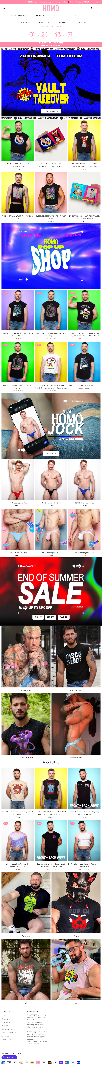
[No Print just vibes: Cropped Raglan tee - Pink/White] (84, 840)
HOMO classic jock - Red (17, 503)
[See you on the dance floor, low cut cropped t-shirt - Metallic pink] (51, 840)
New (56, 16)
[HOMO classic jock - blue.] (17, 529)
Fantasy (26, 936)
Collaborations (43, 22)
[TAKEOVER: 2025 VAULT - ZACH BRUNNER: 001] (17, 140)
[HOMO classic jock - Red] (17, 479)
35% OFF (38, 617)
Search (4, 1016)
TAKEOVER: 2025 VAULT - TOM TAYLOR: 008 (51, 217)
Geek (76, 1003)
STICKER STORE (80, 22)
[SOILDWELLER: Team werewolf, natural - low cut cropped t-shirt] (17, 788)
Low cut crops (76, 690)
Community (6, 1039)
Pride (66, 16)
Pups (76, 936)
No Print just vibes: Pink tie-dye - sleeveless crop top (18, 865)
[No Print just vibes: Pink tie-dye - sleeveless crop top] (17, 840)
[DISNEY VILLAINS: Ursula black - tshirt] (84, 362)
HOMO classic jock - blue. (18, 553)
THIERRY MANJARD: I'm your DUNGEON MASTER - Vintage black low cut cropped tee (51, 813)
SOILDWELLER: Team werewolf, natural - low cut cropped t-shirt (18, 813)
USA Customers (7, 1029)
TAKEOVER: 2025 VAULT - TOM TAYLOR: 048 (17, 217)
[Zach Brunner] (26, 724)
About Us (5, 1036)
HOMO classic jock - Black (51, 503)
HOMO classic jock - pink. (51, 553)
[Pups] (76, 902)
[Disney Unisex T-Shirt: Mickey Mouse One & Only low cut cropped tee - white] (51, 362)
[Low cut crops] (76, 656)
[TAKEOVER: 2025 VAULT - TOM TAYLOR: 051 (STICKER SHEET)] (84, 192)
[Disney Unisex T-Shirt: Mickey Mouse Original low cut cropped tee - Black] (84, 310)
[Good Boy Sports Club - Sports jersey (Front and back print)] (84, 788)
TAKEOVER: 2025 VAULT (18, 16)
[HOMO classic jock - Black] (51, 479)
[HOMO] (51, 8)
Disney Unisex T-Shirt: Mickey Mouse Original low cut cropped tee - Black (84, 334)
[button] (96, 8)
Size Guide (5, 1022)
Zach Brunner (26, 757)
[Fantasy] (26, 902)
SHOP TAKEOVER (51, 111)
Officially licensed (23, 22)
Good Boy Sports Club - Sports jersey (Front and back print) (84, 813)
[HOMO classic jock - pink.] (51, 529)
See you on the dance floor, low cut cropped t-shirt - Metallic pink (51, 865)
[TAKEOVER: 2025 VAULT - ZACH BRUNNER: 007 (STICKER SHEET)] (51, 140)
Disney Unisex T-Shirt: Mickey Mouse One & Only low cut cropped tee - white (51, 387)
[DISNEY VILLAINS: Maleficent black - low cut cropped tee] (51, 310)
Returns (4, 1026)
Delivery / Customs (8, 1032)
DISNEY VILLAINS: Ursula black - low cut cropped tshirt (17, 334)
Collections (61, 22)
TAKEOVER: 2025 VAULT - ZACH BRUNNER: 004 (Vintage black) (84, 165)
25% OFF (50, 617)
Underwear (76, 757)
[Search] (4, 8)
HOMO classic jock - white (84, 553)
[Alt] (26, 969)
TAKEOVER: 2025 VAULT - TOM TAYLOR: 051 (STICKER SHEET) (84, 217)
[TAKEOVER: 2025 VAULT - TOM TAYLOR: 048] (17, 192)
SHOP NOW (51, 453)
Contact (4, 1019)
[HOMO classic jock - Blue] (84, 479)
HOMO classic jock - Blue (84, 503)
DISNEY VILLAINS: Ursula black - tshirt (84, 386)
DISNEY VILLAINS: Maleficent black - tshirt (17, 387)
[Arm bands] (26, 656)
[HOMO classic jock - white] (84, 529)
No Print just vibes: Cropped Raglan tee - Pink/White (84, 865)
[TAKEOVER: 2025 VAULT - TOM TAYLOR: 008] (51, 192)
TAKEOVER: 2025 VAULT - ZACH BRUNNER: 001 (17, 165)
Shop (77, 16)
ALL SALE (63, 617)
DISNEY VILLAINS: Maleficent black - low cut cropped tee (51, 334)
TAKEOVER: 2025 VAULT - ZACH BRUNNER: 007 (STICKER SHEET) (51, 165)
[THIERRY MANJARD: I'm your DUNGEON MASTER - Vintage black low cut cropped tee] (51, 788)
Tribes (89, 16)
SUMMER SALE (40, 16)
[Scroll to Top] (98, 1056)
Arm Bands (26, 690)
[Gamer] (76, 969)
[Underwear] (76, 724)
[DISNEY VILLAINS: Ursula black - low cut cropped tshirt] (17, 310)
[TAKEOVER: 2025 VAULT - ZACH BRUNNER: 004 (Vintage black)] (84, 140)
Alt (26, 1003)
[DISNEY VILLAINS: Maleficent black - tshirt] (17, 362)
